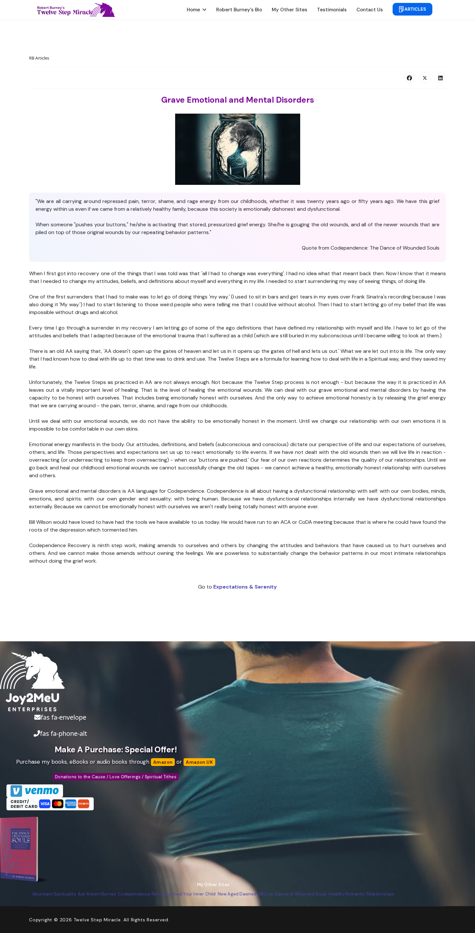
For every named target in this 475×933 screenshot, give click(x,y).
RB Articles (39, 58)
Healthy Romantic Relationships (361, 894)
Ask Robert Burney (97, 894)
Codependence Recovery (144, 894)
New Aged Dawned (237, 894)
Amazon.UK (199, 762)
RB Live (266, 894)
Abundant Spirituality (54, 894)
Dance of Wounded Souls (301, 894)
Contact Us (369, 9)
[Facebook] (409, 77)
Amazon (163, 762)
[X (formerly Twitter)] (424, 77)
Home (193, 9)
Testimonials (332, 9)
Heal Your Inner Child (194, 894)
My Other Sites (289, 9)
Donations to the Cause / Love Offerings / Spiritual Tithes (115, 777)
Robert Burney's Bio (239, 9)
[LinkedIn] (440, 77)
